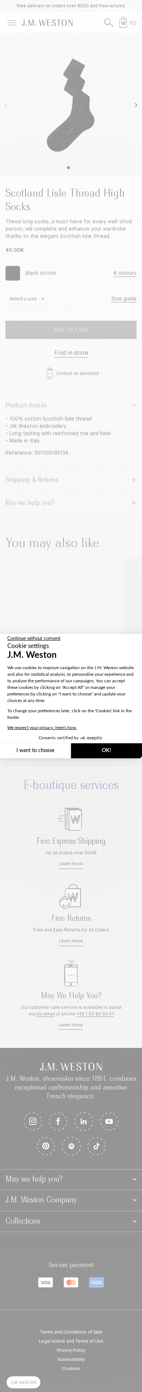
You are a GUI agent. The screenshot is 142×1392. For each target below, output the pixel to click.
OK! (106, 750)
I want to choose (35, 750)
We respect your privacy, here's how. (42, 727)
